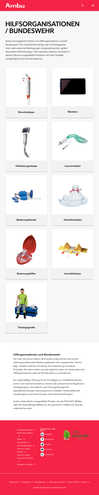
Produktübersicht (25, 430)
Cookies (84, 482)
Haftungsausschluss (57, 482)
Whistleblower (40, 482)
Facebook (49, 439)
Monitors (73, 111)
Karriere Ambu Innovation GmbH (25, 456)
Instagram (49, 454)
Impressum (26, 482)
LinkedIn (48, 434)
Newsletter (22, 442)
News (19, 439)
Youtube (48, 449)
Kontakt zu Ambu (25, 464)
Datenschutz (14, 482)
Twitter (48, 444)
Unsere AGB (73, 482)
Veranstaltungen (24, 446)
